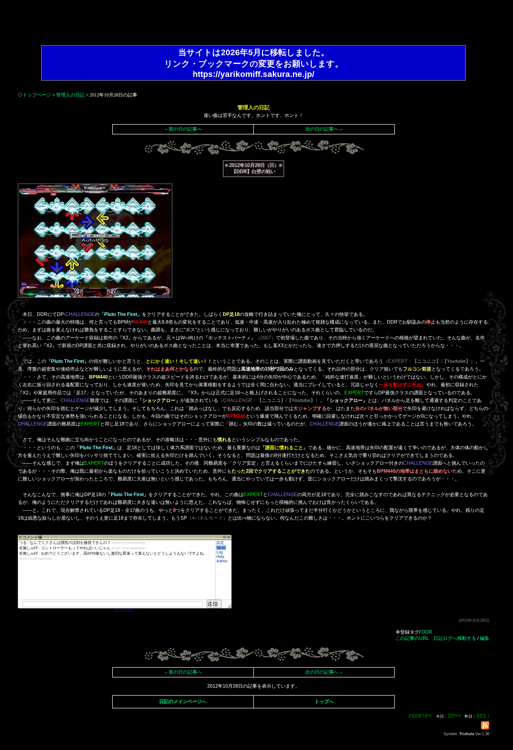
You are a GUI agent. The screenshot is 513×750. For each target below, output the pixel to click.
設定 (220, 542)
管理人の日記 (70, 94)
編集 (484, 638)
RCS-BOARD (124, 610)
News (221, 547)
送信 (212, 604)
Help (220, 556)
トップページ (37, 94)
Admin (221, 561)
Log (219, 552)
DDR (427, 632)
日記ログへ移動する (454, 638)
